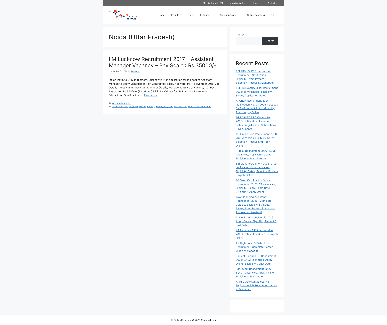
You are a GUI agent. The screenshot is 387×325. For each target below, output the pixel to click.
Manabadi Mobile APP (213, 3)
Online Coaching (256, 15)
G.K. (273, 15)
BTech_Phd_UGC (164, 106)
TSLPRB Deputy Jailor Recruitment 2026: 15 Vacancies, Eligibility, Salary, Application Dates (257, 91)
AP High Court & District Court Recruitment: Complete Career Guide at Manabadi (254, 247)
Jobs (191, 15)
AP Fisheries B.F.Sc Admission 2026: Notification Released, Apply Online (257, 234)
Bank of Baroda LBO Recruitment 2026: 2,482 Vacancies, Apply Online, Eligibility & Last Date (256, 260)
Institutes (205, 15)
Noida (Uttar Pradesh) (199, 106)
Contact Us (273, 3)
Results (175, 15)
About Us (257, 3)
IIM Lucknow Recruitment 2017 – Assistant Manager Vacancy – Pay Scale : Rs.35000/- (162, 62)
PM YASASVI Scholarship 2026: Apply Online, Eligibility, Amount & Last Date (256, 221)
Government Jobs (121, 103)
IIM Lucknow (180, 106)
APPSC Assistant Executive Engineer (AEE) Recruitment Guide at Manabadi (256, 285)
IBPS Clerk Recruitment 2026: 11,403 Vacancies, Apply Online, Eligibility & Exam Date (255, 272)
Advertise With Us (238, 3)
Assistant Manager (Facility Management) (133, 106)
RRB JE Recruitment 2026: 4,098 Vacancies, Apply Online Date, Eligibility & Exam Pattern (256, 154)
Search (240, 35)
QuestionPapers (228, 15)
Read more (150, 95)
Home (162, 15)
